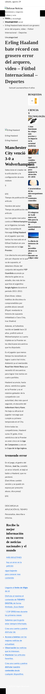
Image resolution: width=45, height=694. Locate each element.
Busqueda (35, 94)
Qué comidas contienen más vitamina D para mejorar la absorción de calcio (33, 167)
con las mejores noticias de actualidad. (16, 640)
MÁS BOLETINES (14, 557)
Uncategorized (11, 37)
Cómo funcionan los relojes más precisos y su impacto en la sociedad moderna (32, 136)
